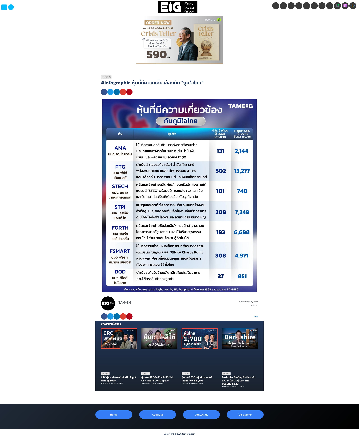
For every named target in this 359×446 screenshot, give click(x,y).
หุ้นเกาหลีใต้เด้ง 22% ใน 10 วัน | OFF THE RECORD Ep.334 (157, 378)
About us (157, 414)
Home (114, 414)
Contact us (201, 414)
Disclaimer (245, 414)
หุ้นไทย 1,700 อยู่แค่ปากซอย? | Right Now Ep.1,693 (197, 378)
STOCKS (106, 77)
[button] (11, 7)
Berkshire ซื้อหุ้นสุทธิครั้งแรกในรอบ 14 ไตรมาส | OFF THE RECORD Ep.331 (238, 380)
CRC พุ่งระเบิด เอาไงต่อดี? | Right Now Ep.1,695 (118, 378)
